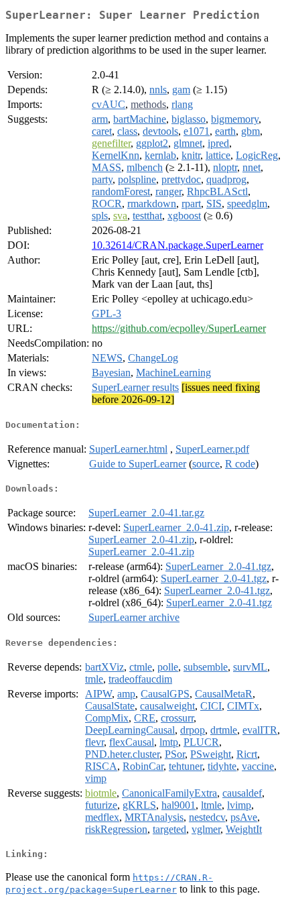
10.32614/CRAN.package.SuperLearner (177, 245)
